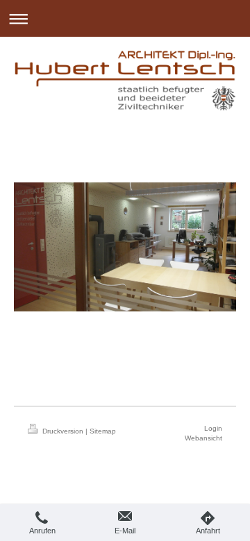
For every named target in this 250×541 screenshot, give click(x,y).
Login (213, 428)
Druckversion (62, 431)
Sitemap (103, 431)
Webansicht (203, 438)
